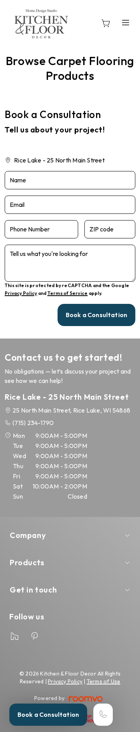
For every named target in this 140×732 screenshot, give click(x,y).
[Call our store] (103, 715)
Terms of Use (104, 681)
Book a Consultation (48, 714)
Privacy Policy (21, 293)
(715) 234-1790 (33, 423)
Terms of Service (67, 293)
